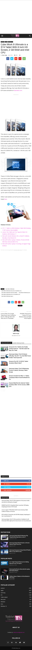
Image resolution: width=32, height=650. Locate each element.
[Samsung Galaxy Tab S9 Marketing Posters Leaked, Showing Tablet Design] (4, 370)
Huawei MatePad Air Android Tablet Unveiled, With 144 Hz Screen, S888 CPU (19, 384)
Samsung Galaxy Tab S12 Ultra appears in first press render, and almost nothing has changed (16, 501)
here (5, 199)
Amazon (2, 350)
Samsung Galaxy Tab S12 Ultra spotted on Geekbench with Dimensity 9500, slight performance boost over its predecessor (16, 520)
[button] (30, 36)
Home (2, 39)
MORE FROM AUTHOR (18, 343)
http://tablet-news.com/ (16, 335)
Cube (6, 41)
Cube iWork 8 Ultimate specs (7, 296)
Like (29, 480)
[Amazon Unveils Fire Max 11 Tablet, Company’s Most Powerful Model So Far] (4, 377)
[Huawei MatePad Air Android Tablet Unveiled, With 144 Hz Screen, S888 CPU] (4, 384)
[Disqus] (16, 414)
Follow (28, 483)
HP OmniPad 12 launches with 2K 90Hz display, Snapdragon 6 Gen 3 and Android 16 (16, 515)
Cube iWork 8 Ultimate (9, 289)
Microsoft (3, 599)
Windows (3, 601)
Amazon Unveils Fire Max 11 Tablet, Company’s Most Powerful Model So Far (19, 377)
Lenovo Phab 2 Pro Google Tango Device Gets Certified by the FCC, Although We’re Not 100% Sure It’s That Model (8, 316)
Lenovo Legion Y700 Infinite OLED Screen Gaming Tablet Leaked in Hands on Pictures (15, 510)
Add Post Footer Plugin (18, 249)
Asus (2, 604)
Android (2, 41)
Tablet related (4, 597)
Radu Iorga (4, 55)
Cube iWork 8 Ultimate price (24, 292)
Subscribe (28, 490)
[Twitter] (20, 642)
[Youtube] (24, 642)
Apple (2, 590)
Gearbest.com (18, 90)
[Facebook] (7, 642)
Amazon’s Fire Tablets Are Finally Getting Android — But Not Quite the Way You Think (19, 348)
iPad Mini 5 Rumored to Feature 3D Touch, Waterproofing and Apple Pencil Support (25, 316)
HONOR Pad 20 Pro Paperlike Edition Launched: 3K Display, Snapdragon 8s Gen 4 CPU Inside (15, 506)
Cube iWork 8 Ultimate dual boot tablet (9, 292)
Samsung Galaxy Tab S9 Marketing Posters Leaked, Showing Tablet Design (19, 370)
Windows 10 (10, 41)
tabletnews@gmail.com (18, 632)
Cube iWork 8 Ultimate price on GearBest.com (10, 294)
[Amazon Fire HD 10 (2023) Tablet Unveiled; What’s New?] (4, 363)
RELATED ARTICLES (6, 343)
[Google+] (11, 642)
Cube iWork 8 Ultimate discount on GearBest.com (11, 290)
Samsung (3, 592)
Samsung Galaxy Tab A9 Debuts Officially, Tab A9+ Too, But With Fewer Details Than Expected (20, 355)
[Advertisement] (16, 17)
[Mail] (16, 642)
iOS (1, 595)
